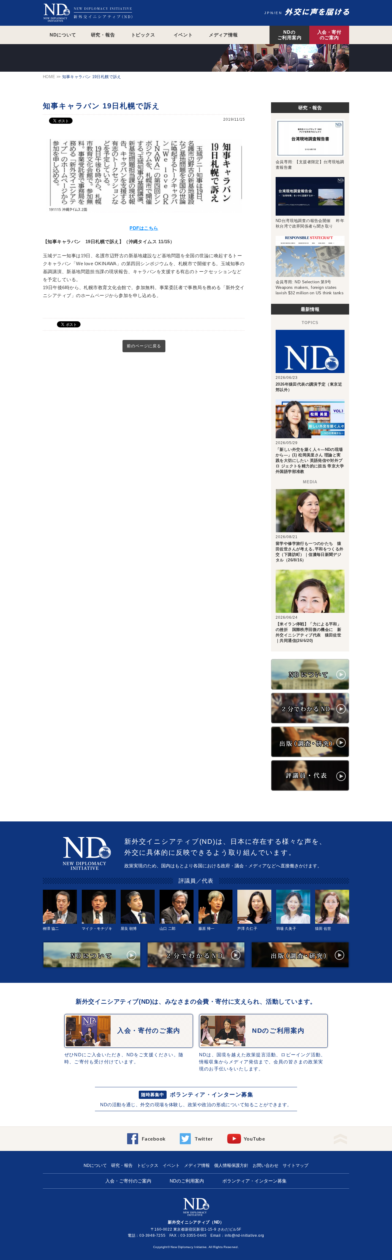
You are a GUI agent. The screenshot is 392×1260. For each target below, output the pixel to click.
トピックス (143, 34)
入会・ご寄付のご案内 (128, 1180)
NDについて (63, 34)
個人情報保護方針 (231, 1165)
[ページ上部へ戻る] (340, 1137)
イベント (183, 34)
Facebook (154, 1138)
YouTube (254, 1138)
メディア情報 (223, 34)
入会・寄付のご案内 (329, 34)
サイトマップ (295, 1165)
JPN (269, 13)
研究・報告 (103, 34)
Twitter (203, 1138)
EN (279, 13)
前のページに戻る (144, 346)
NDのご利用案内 (289, 34)
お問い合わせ (265, 1165)
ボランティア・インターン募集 (211, 1095)
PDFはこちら (144, 228)
